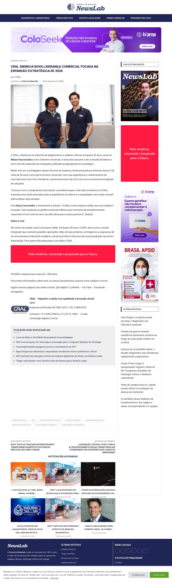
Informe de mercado (19, 61)
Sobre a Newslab (115, 18)
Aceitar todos (159, 575)
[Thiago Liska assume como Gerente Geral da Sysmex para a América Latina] (99, 510)
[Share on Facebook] (60, 433)
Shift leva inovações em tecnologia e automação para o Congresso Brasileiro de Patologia (58, 342)
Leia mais (54, 578)
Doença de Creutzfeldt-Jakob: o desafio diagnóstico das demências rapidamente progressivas (139, 353)
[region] (86, 574)
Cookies (118, 562)
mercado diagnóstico (21, 425)
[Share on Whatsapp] (82, 433)
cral (33, 420)
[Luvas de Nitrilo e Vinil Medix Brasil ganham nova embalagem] (27, 474)
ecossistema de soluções (50, 420)
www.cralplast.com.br (96, 280)
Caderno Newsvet (68, 563)
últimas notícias (71, 545)
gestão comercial (73, 420)
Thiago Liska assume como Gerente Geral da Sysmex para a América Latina (51, 361)
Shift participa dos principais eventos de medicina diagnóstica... (63, 529)
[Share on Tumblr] (74, 433)
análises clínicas (19, 420)
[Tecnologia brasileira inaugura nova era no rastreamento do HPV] (99, 474)
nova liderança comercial (46, 425)
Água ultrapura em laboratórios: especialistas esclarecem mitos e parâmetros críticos (56, 351)
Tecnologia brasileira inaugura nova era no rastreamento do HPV (46, 347)
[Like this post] (55, 433)
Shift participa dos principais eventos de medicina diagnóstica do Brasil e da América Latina (59, 356)
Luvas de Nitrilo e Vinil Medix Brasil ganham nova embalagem (44, 337)
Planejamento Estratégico (73, 425)
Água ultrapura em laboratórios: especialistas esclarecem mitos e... (27, 529)
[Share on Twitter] (65, 433)
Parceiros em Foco (141, 18)
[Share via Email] (87, 433)
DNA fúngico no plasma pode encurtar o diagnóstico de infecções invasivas (136, 321)
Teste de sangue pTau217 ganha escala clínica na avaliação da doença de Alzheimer (138, 388)
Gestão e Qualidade (89, 18)
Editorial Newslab (30, 81)
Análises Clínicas (68, 549)
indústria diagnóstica (94, 420)
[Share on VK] (78, 433)
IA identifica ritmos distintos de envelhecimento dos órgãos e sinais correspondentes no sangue (139, 403)
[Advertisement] (63, 395)
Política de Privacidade (128, 558)
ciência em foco (64, 18)
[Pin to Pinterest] (69, 433)
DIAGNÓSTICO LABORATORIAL (35, 18)
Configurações (138, 575)
